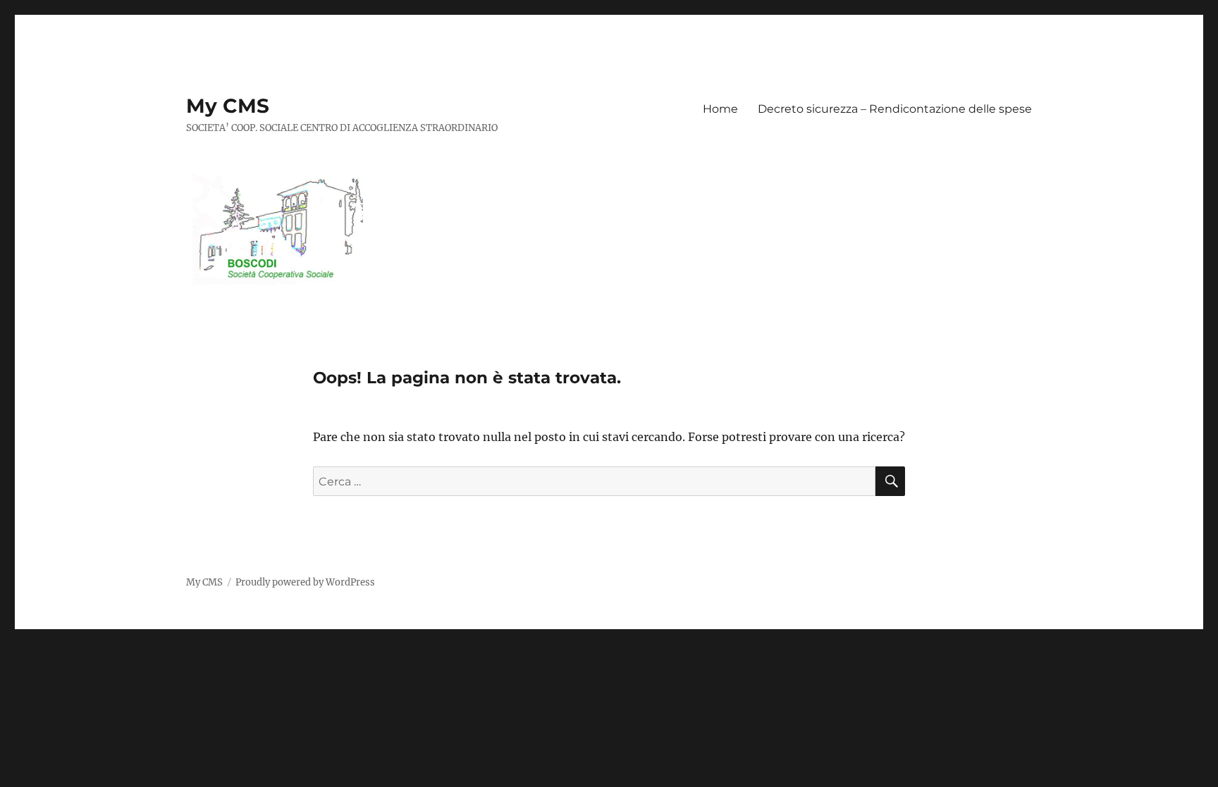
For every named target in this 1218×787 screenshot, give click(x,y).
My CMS (227, 106)
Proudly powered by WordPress (305, 582)
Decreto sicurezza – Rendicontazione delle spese (895, 109)
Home (720, 109)
